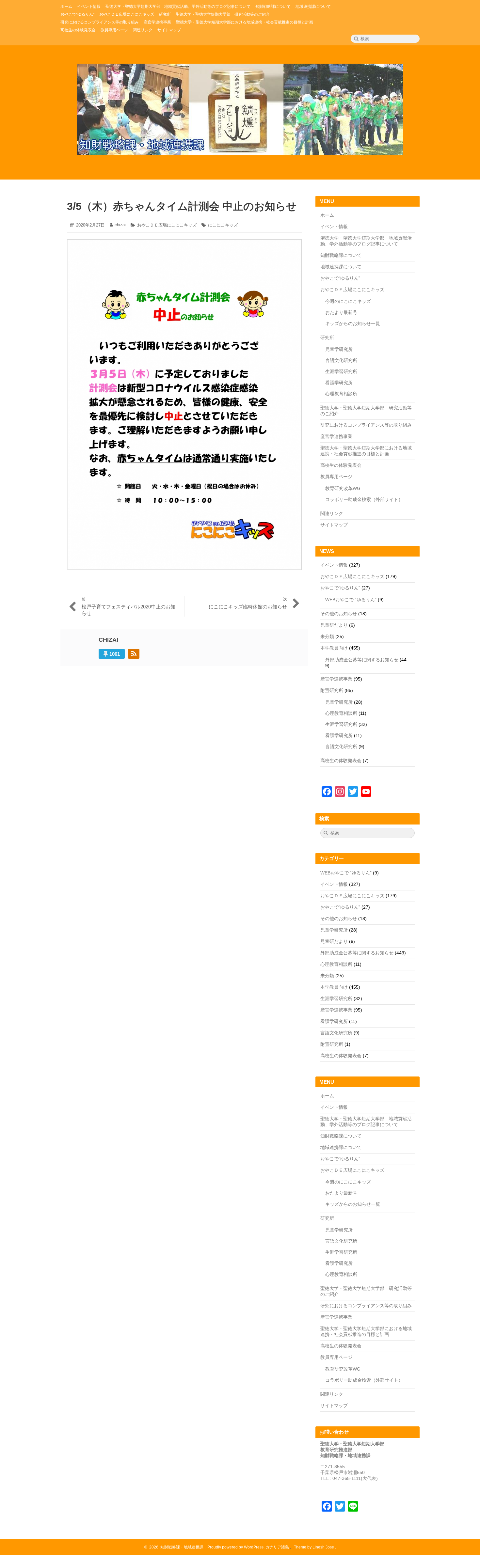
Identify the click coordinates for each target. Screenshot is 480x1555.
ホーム (327, 215)
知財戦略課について (340, 255)
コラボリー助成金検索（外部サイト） (364, 499)
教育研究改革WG (342, 488)
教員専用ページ (336, 476)
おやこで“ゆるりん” (340, 278)
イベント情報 (334, 226)
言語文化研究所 (341, 360)
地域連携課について (340, 266)
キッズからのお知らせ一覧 (352, 323)
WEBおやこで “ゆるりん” (350, 599)
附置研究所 (331, 690)
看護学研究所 (339, 382)
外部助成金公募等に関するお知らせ (361, 659)
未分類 (327, 636)
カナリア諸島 (277, 1547)
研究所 (327, 337)
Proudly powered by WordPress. (235, 1547)
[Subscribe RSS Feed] (133, 654)
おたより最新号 (341, 312)
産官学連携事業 (336, 436)
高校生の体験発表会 (340, 465)
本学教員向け (334, 648)
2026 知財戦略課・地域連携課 (175, 1547)
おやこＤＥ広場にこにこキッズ (167, 225)
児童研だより (334, 625)
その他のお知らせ (338, 613)
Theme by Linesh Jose (314, 1547)
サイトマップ (334, 524)
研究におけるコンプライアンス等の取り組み (366, 425)
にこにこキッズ (223, 225)
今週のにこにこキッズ (348, 301)
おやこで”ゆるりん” (340, 587)
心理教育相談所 (341, 393)
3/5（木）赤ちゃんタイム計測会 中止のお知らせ (182, 206)
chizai (120, 224)
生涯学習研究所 (341, 371)
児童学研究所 (339, 349)
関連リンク (331, 513)
